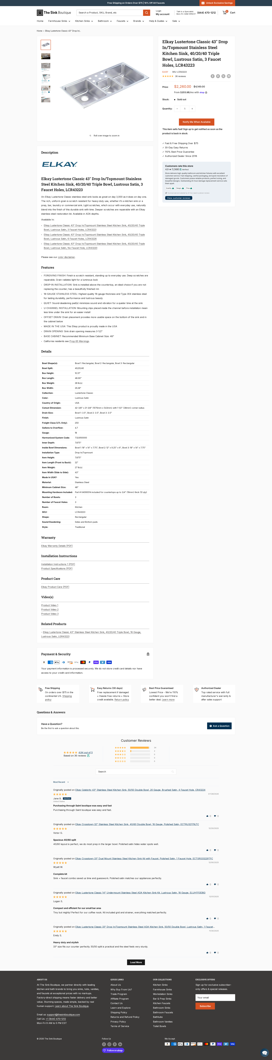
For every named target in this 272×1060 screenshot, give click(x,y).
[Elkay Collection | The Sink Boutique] (59, 160)
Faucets (121, 21)
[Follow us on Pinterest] (115, 1044)
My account (162, 14)
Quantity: (167, 108)
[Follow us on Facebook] (104, 1044)
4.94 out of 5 (85, 752)
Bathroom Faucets (163, 1012)
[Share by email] (229, 76)
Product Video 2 (50, 609)
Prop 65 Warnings (79, 341)
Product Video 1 (49, 605)
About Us (115, 984)
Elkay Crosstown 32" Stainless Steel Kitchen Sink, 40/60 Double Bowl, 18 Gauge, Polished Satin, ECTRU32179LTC (137, 824)
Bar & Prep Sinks (162, 998)
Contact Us (116, 1003)
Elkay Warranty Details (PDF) (57, 545)
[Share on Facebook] (213, 76)
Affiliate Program (119, 998)
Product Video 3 (50, 613)
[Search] (146, 13)
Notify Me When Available (197, 121)
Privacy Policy (118, 1021)
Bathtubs (158, 1017)
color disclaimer (66, 257)
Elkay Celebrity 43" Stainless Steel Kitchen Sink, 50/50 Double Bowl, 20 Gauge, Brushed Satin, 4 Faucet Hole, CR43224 (140, 789)
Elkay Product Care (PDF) (55, 586)
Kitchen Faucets (161, 1003)
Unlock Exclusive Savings (219, 3)
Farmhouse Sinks (57, 21)
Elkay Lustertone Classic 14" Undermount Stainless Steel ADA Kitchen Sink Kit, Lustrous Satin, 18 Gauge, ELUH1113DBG (140, 892)
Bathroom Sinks (161, 1007)
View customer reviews (178, 198)
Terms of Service (119, 1026)
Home (40, 21)
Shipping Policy (118, 1012)
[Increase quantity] (192, 109)
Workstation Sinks (162, 994)
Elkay (165, 72)
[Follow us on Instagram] (109, 1044)
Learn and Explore (120, 1007)
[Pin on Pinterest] (218, 76)
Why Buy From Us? (121, 989)
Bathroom (103, 21)
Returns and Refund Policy (124, 1017)
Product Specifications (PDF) (57, 568)
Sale (174, 21)
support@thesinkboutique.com (63, 1014)
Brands (137, 21)
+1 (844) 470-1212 (56, 1018)
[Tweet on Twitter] (223, 76)
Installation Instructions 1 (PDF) (58, 564)
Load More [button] (136, 962)
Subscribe (205, 1006)
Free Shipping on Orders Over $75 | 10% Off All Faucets (136, 3)
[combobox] (109, 13)
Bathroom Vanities (163, 1021)
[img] (60, 794)
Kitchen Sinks (82, 21)
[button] (120, 748)
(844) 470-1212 (206, 12)
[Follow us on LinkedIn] (120, 1044)
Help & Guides (156, 21)
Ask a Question (221, 725)
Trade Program (118, 994)
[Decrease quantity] (177, 109)
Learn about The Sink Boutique (72, 1006)
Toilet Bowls (159, 1026)
